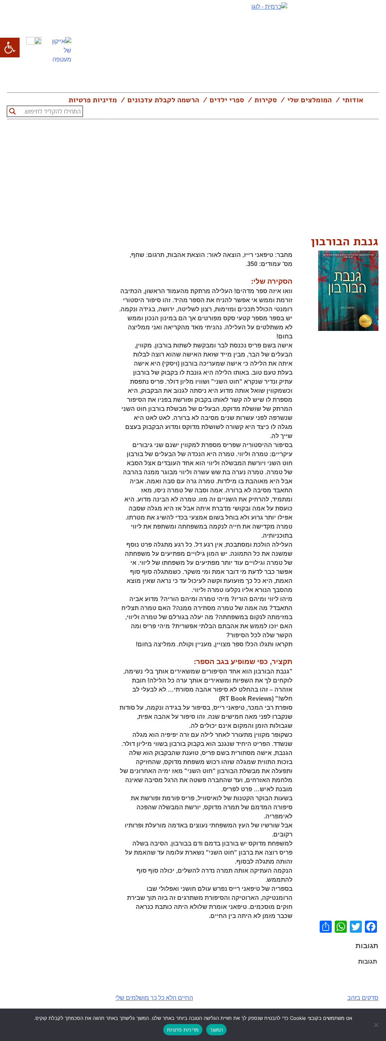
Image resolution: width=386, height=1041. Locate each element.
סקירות (265, 100)
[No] (376, 1025)
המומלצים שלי (309, 100)
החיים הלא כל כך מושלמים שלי (154, 998)
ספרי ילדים (227, 100)
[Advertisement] (193, 176)
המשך (216, 1030)
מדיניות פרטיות (93, 100)
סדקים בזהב (362, 998)
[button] (10, 47)
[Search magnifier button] (12, 111)
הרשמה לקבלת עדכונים (163, 100)
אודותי (352, 100)
